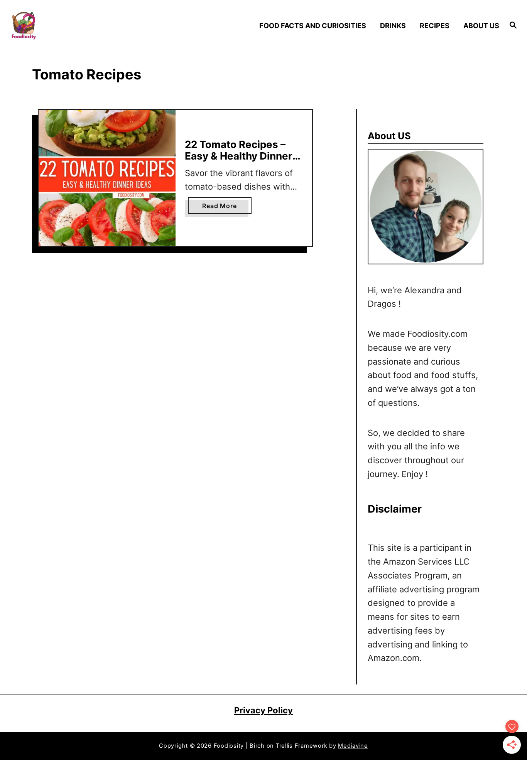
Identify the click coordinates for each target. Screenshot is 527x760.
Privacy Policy (263, 710)
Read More (222, 208)
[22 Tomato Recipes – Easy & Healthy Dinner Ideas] (107, 178)
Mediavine (353, 745)
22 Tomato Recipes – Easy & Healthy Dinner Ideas (238, 155)
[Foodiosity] (70, 25)
